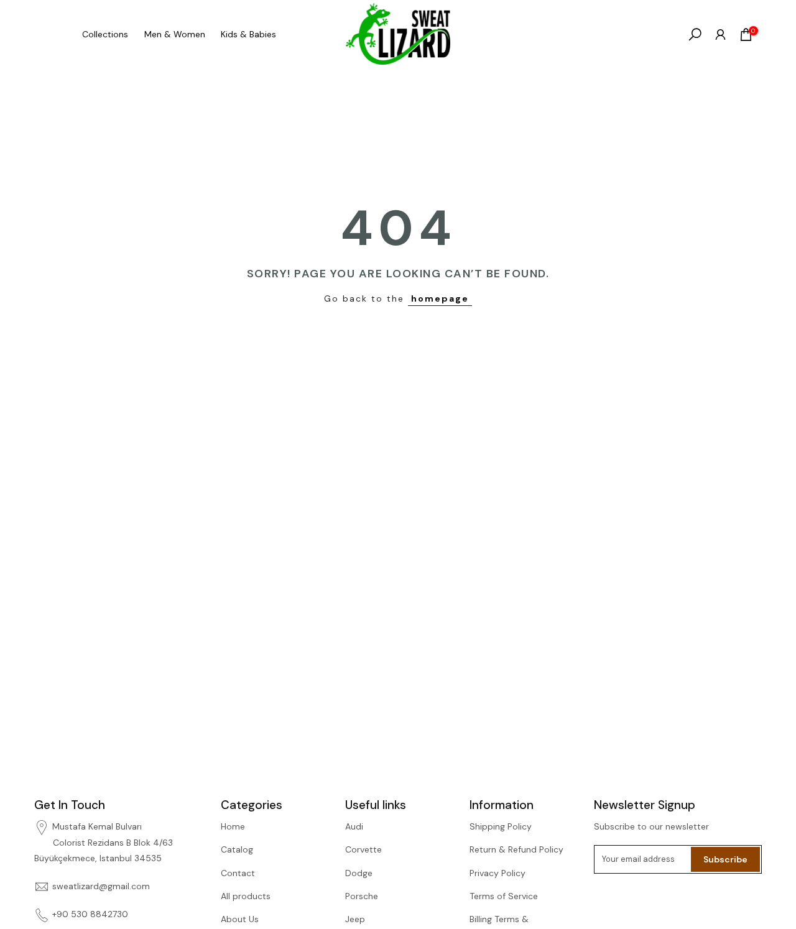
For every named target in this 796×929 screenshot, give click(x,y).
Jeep (355, 919)
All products (246, 896)
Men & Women (174, 34)
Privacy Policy (497, 873)
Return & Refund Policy (516, 849)
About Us (240, 919)
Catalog (237, 849)
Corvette (363, 849)
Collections (105, 34)
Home (233, 826)
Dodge (359, 873)
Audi (354, 826)
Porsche (361, 896)
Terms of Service (504, 896)
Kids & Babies (248, 34)
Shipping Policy (501, 826)
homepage (440, 298)
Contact (238, 873)
